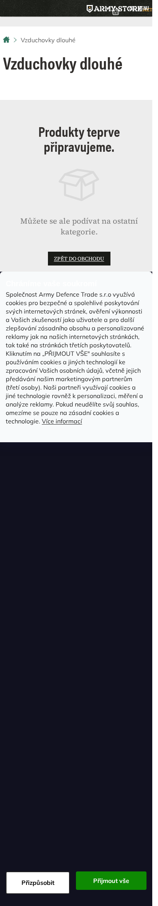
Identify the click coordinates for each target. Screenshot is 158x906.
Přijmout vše (111, 880)
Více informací (62, 421)
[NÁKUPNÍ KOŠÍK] (116, 10)
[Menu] (138, 8)
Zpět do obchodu (79, 258)
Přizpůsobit (37, 882)
